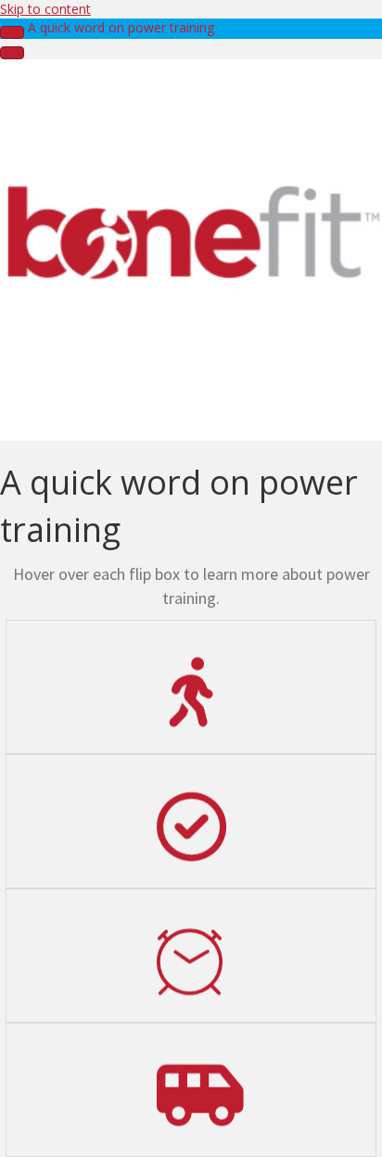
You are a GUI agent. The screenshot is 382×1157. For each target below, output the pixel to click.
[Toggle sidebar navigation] (12, 32)
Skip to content (45, 9)
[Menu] (12, 52)
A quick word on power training (121, 27)
